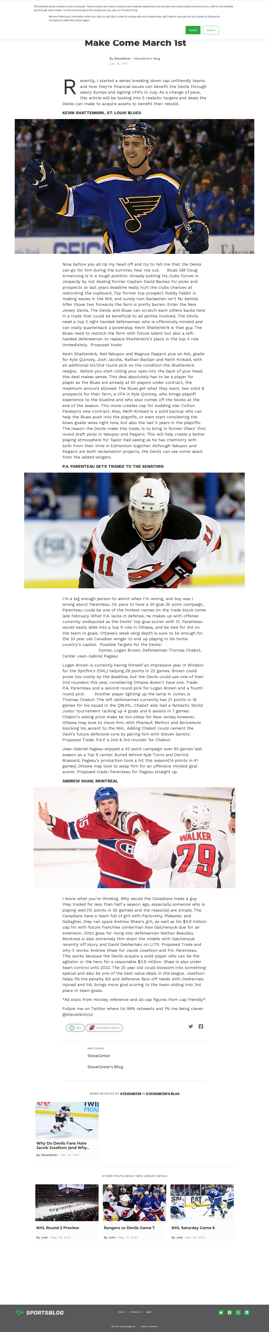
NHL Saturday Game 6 (193, 1228)
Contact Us (135, 1312)
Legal (148, 1312)
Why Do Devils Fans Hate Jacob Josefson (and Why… (63, 1145)
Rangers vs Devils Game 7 (129, 1228)
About (121, 1312)
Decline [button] (211, 30)
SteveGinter (122, 58)
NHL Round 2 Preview (57, 1228)
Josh (44, 1237)
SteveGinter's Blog (147, 58)
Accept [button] (193, 30)
